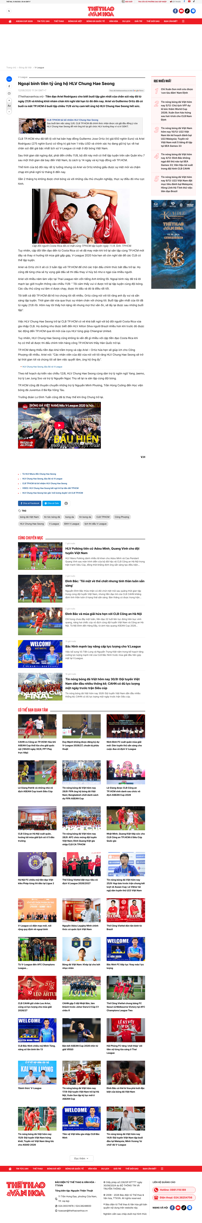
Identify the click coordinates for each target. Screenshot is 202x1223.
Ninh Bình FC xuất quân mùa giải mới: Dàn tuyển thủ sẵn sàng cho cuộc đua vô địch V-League (124, 745)
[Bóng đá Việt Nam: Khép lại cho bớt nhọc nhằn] (81, 949)
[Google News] (126, 91)
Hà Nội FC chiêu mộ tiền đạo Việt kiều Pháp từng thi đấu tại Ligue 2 (36, 881)
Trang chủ (11, 68)
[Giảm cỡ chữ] (9, 111)
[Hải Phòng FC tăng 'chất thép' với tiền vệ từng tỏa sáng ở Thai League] (126, 1030)
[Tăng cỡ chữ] (9, 100)
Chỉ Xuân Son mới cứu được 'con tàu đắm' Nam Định (177, 91)
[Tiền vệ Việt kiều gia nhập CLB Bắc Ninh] (81, 1119)
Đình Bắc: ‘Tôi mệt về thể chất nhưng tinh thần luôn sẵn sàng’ (104, 583)
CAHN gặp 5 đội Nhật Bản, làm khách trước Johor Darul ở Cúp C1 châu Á (80, 1007)
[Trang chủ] (10, 21)
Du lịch (126, 21)
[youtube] (181, 10)
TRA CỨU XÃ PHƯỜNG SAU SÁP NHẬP (152, 2)
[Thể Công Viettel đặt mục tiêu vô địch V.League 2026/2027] (81, 864)
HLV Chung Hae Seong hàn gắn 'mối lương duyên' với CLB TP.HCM (52, 493)
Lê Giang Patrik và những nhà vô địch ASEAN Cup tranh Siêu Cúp (35, 789)
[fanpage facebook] (175, 10)
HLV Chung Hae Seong (32, 523)
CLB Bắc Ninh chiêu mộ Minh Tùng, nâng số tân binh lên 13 (36, 1047)
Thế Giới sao (153, 21)
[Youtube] (189, 2)
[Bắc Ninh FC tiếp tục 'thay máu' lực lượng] (126, 949)
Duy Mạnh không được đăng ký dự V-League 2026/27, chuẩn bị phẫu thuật (80, 745)
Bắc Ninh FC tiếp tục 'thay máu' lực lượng (125, 966)
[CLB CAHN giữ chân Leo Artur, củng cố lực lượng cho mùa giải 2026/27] (37, 988)
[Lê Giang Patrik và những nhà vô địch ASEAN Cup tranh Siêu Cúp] (37, 772)
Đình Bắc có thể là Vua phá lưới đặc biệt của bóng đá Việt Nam (125, 1090)
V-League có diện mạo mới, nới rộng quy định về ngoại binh (34, 927)
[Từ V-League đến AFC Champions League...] (37, 949)
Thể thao (59, 21)
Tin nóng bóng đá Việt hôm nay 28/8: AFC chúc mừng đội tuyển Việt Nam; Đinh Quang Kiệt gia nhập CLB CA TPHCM (79, 839)
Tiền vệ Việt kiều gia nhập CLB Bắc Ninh (81, 1136)
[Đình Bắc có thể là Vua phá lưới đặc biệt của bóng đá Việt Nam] (126, 1073)
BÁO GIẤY (128, 2)
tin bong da (85, 517)
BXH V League (71, 523)
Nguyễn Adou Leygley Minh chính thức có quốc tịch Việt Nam (80, 927)
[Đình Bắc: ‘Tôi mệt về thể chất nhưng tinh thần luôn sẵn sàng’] (40, 589)
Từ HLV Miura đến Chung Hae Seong (39, 474)
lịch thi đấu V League (95, 523)
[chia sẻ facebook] (9, 86)
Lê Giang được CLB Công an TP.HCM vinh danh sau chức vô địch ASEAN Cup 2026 (123, 791)
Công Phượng (122, 517)
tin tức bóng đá (52, 517)
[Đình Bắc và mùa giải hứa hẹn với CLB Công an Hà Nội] (40, 621)
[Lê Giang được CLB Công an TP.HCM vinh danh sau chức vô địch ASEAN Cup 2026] (126, 772)
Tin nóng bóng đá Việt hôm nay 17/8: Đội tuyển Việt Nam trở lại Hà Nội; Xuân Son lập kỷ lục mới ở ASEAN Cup (80, 1093)
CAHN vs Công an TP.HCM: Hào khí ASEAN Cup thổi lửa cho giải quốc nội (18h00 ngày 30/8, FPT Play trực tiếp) (37, 747)
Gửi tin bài (176, 2)
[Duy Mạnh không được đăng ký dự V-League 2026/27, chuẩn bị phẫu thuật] (81, 726)
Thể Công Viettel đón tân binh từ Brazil (124, 927)
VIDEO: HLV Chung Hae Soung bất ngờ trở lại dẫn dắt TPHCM (50, 488)
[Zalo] (193, 10)
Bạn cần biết (171, 21)
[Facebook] (184, 2)
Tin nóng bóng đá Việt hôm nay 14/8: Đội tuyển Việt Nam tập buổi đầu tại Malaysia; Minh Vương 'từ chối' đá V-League (125, 1139)
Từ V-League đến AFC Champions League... (36, 966)
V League (54, 523)
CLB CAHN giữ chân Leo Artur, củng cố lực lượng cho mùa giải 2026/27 (35, 1007)
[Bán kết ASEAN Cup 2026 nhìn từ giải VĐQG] (81, 1030)
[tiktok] (187, 10)
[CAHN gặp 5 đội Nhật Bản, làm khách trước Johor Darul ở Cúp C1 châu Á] (81, 988)
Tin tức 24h (43, 21)
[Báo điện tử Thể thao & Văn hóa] (101, 11)
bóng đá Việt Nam (29, 517)
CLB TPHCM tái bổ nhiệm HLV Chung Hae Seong (72, 120)
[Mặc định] (9, 106)
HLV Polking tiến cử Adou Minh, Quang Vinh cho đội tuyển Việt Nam (102, 551)
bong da (69, 517)
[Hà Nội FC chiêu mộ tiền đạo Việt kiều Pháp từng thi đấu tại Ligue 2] (37, 864)
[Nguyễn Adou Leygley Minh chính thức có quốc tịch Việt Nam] (81, 910)
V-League (39, 68)
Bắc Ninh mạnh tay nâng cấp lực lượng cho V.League (103, 646)
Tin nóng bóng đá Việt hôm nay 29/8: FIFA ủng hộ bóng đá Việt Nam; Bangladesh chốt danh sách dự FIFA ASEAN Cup (80, 793)
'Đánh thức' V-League (29, 1088)
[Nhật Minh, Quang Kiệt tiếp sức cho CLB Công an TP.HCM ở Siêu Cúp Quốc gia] (126, 818)
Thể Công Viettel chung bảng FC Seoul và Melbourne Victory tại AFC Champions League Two (126, 1007)
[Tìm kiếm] (9, 11)
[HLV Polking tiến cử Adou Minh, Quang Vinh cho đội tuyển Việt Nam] (40, 556)
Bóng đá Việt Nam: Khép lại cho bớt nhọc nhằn (81, 966)
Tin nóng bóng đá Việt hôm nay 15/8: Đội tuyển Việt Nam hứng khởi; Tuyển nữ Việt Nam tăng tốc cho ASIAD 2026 (36, 1139)
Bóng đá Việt (75, 21)
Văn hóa (113, 21)
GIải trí (138, 21)
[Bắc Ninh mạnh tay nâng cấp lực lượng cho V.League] (40, 654)
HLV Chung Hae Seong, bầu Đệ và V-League (42, 367)
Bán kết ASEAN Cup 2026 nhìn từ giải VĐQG (80, 1047)
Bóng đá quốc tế (96, 21)
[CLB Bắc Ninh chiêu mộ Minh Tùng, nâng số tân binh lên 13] (37, 1030)
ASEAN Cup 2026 (24, 21)
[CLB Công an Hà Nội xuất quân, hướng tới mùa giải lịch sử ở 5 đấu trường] (37, 818)
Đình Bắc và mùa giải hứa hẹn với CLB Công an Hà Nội (103, 614)
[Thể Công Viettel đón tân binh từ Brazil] (126, 910)
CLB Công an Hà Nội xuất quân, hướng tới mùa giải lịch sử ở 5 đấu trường (36, 837)
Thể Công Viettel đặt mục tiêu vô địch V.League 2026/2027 (80, 881)
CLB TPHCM (102, 517)
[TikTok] (195, 2)
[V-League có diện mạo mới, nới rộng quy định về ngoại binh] (37, 910)
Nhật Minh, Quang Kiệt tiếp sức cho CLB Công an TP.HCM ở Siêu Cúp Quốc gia (126, 837)
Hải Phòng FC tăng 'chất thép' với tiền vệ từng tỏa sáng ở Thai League (124, 1049)
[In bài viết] (9, 93)
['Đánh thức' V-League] (37, 1073)
